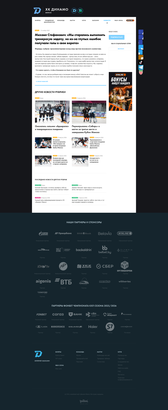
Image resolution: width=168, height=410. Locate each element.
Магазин (95, 20)
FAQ (119, 371)
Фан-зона (119, 20)
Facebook (140, 32)
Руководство (122, 355)
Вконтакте (140, 52)
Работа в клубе (123, 368)
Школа (120, 365)
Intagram (140, 47)
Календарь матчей (103, 355)
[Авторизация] (117, 10)
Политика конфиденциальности (125, 379)
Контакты (121, 374)
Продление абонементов (49, 21)
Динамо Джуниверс (80, 10)
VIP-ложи (58, 358)
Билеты (38, 20)
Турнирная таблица (103, 358)
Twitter (140, 42)
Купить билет (59, 355)
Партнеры (121, 358)
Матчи (72, 20)
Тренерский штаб (82, 358)
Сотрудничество (123, 362)
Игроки (78, 355)
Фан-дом (58, 369)
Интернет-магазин (42, 361)
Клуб (84, 20)
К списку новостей (42, 81)
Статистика (101, 362)
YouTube (140, 57)
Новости (107, 20)
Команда (61, 20)
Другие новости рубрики (50, 92)
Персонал (79, 362)
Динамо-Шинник (74, 10)
